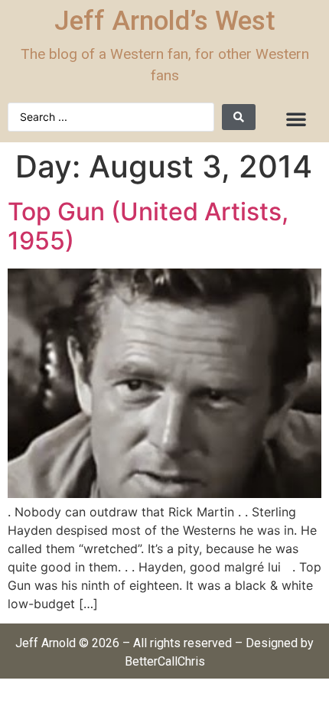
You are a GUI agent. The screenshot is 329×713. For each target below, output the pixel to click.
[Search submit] (239, 117)
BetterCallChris (165, 661)
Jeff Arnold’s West (164, 21)
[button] (296, 119)
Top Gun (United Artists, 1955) (148, 226)
